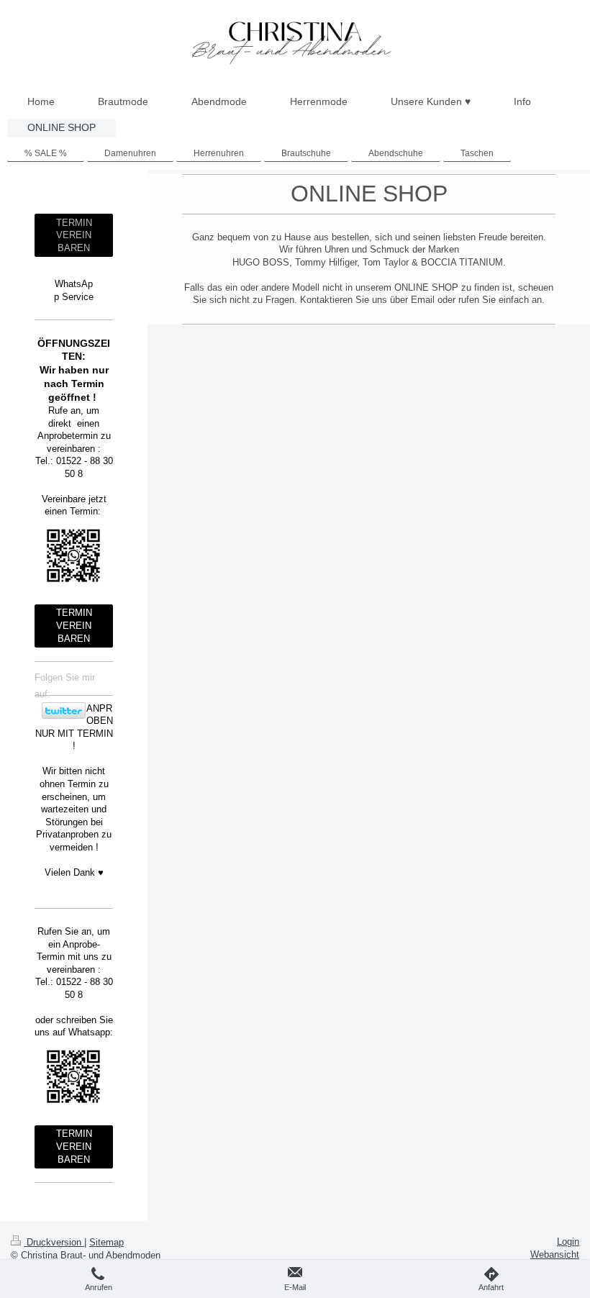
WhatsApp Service (74, 290)
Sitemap (106, 1242)
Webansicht (554, 1254)
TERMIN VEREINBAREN (74, 235)
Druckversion (54, 1242)
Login (568, 1241)
